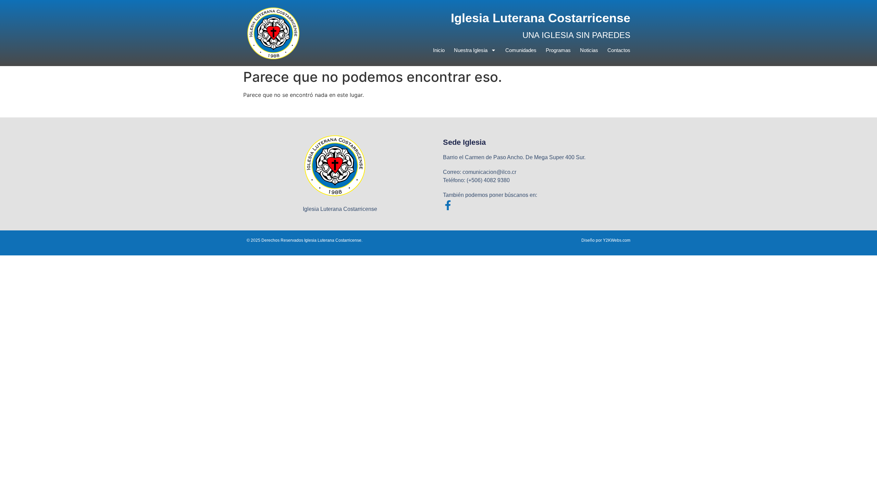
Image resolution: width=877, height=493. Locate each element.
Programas (558, 50)
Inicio (439, 50)
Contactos (618, 50)
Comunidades (520, 50)
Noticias (589, 50)
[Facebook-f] (448, 205)
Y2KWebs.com (616, 240)
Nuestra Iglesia (470, 50)
